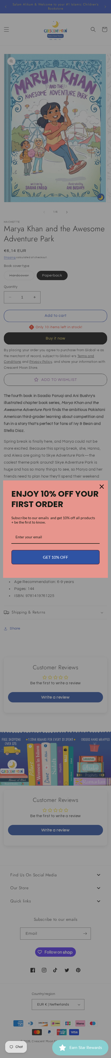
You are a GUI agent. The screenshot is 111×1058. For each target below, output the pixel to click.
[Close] (102, 486)
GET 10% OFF (55, 557)
